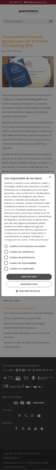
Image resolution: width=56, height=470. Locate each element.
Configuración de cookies (16, 239)
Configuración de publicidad (17, 233)
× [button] (50, 177)
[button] (28, 291)
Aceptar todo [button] (29, 276)
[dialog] (28, 235)
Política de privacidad (38, 239)
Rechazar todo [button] (29, 284)
